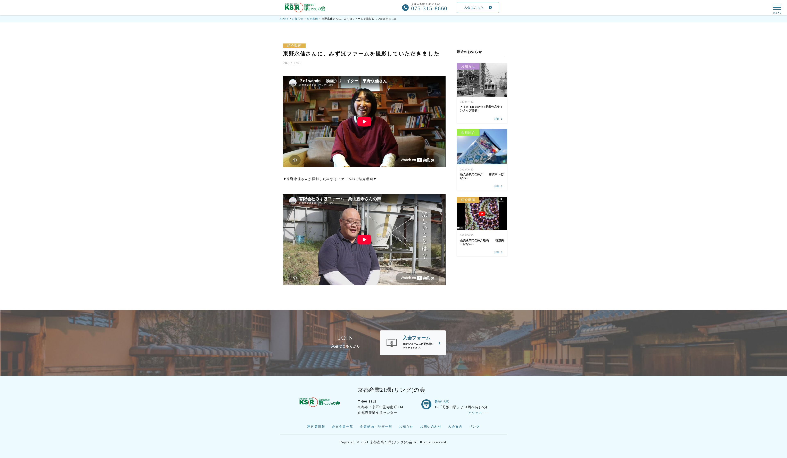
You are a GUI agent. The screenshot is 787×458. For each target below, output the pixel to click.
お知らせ (468, 66)
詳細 (497, 118)
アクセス (475, 413)
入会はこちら (474, 7)
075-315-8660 (429, 8)
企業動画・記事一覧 (376, 426)
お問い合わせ (431, 426)
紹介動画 (294, 45)
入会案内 (455, 426)
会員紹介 (468, 132)
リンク (474, 426)
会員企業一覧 (342, 426)
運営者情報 (316, 426)
